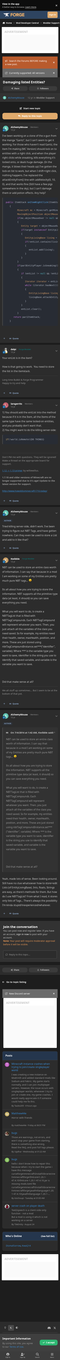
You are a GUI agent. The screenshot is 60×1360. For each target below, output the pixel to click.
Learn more (6, 5)
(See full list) (48, 1236)
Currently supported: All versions (27, 72)
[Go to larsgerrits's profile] (5, 405)
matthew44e (20, 1125)
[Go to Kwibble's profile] (5, 560)
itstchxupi (19, 1198)
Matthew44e (19, 1113)
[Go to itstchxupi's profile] (7, 1160)
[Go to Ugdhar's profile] (7, 1133)
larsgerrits (16, 403)
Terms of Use (16, 1346)
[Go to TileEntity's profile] (7, 1206)
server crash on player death (28, 1205)
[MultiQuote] (4, 338)
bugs (14, 1133)
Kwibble (15, 558)
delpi (13, 349)
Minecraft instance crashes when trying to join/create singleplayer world (31, 1067)
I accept (50, 1342)
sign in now (22, 934)
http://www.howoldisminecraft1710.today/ (24, 490)
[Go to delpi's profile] (5, 350)
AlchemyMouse (16, 97)
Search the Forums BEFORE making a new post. (26, 62)
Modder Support (45, 97)
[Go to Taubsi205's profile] (7, 1064)
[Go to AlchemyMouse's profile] (4, 97)
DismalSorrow (13, 1245)
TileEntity (18, 1224)
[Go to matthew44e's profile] (7, 1114)
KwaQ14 (26, 1245)
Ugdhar (18, 1151)
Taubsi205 (19, 1105)
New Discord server (19, 993)
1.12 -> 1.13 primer (12, 470)
